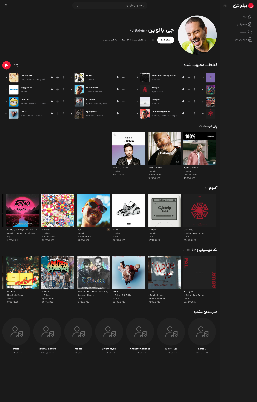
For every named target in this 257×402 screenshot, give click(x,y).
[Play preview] (188, 161)
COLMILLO (26, 75)
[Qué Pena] (79, 114)
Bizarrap (82, 295)
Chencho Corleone (140, 349)
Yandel (78, 349)
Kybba (160, 295)
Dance (116, 298)
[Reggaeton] (13, 89)
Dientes (25, 100)
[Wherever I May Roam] (145, 77)
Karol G (202, 349)
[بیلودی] (243, 6)
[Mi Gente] (210, 89)
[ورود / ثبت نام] (6, 5)
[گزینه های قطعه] (63, 77)
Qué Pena (91, 112)
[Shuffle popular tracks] (16, 65)
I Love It (90, 100)
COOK (24, 112)
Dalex (16, 349)
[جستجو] (76, 5)
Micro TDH (171, 349)
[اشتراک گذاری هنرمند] (152, 40)
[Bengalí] (145, 89)
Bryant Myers (109, 349)
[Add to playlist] (58, 77)
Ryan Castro (198, 233)
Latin (186, 236)
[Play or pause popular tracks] (6, 65)
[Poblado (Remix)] (145, 114)
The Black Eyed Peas (25, 233)
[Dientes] (13, 102)
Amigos (156, 100)
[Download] (52, 77)
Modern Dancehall (157, 298)
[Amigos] (145, 102)
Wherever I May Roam (164, 75)
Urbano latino (190, 174)
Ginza (89, 75)
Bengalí (156, 88)
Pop (8, 236)
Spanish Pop (48, 298)
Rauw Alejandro (47, 349)
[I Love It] (79, 102)
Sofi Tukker (127, 295)
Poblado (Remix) (161, 112)
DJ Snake (19, 295)
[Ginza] (79, 77)
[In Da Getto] (79, 89)
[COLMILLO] (13, 77)
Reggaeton (26, 88)
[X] (210, 102)
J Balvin (187, 171)
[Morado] (210, 77)
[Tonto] (210, 114)
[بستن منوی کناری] (225, 6)
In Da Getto (92, 88)
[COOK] (13, 114)
